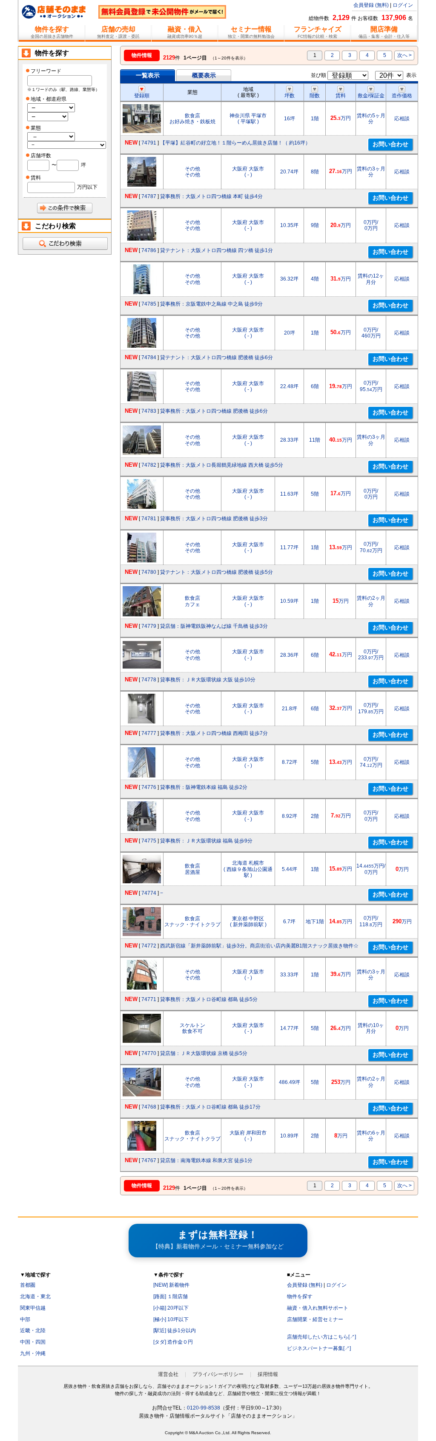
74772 (148, 946)
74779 (148, 626)
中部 (25, 1319)
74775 (148, 841)
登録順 (141, 96)
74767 (148, 1160)
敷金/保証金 (371, 96)
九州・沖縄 (33, 1353)
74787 (148, 196)
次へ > (404, 55)
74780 (148, 572)
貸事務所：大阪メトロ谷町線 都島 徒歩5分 (209, 999)
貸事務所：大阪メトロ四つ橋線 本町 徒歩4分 (211, 196)
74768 (148, 1107)
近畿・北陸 (33, 1330)
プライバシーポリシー (218, 1374)
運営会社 (168, 1374)
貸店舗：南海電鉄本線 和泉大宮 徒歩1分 (206, 1160)
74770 (148, 1053)
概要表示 (204, 75)
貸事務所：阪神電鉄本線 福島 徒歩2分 (203, 787)
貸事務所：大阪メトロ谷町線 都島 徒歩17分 (210, 1107)
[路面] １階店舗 (170, 1296)
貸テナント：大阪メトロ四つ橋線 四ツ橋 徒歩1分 (216, 250)
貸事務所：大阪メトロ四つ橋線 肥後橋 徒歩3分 (214, 519)
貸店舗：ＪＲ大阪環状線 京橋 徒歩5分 (203, 1053)
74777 (148, 733)
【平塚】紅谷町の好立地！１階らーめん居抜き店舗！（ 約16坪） (235, 143)
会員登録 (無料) (371, 5)
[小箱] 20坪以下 (171, 1308)
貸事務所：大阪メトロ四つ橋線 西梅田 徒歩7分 (214, 733)
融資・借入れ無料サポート (317, 1308)
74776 (148, 787)
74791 (148, 143)
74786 (148, 250)
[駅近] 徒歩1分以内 (174, 1330)
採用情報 (268, 1374)
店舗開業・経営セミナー (315, 1319)
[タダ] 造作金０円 (173, 1342)
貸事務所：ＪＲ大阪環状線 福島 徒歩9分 (206, 841)
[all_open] (65, 243)
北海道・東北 (35, 1296)
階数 (315, 96)
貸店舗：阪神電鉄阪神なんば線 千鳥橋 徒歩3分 (214, 626)
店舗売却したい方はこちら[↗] (321, 1337)
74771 (148, 999)
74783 (148, 411)
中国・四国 (33, 1342)
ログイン (403, 5)
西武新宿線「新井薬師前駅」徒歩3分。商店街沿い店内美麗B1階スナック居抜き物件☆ (259, 946)
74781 (148, 519)
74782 (148, 465)
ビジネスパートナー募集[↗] (319, 1348)
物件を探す (300, 1296)
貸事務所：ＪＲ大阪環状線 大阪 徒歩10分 (207, 680)
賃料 (341, 96)
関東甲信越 (33, 1308)
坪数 (289, 96)
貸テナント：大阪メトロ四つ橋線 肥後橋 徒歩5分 (216, 572)
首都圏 (27, 1285)
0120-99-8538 (203, 1408)
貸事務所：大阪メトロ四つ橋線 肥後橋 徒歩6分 (214, 411)
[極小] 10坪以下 (171, 1319)
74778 (148, 680)
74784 (148, 357)
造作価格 (402, 96)
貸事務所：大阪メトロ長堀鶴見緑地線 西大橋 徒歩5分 (221, 465)
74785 (148, 304)
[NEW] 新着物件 (171, 1285)
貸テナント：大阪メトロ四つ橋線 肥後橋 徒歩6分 (216, 357)
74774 (148, 893)
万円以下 (87, 187)
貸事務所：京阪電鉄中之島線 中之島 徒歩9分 (211, 304)
